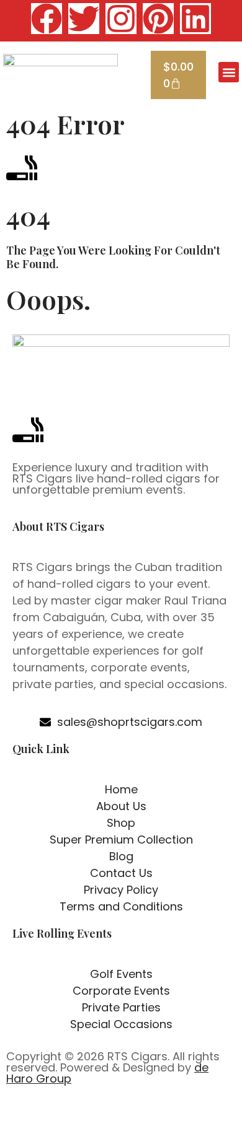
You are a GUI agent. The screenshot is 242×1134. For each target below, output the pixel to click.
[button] (228, 72)
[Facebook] (46, 18)
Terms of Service (161, 1121)
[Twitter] (83, 18)
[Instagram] (121, 18)
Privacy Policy (80, 1121)
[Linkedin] (195, 18)
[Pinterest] (158, 18)
